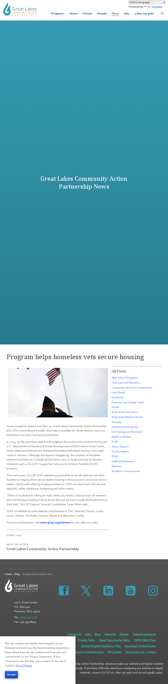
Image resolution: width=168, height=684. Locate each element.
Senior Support (120, 446)
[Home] (21, 585)
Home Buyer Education (125, 412)
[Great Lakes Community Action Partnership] (20, 9)
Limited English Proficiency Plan (101, 646)
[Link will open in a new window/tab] (63, 590)
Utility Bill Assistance (123, 461)
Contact (87, 13)
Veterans (116, 466)
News (115, 13)
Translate (156, 6)
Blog (97, 634)
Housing (116, 421)
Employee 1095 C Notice (141, 652)
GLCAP (115, 407)
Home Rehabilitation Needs (127, 417)
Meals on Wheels (121, 436)
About (73, 13)
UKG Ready (114, 652)
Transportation (120, 451)
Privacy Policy (86, 640)
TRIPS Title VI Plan (145, 640)
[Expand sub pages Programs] (65, 13)
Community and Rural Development (132, 387)
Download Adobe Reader (140, 646)
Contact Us (74, 634)
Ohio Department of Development (82, 652)
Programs (57, 13)
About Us (110, 634)
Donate (102, 13)
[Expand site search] (162, 13)
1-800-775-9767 (144, 13)
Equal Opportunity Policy (114, 640)
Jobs (126, 13)
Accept (11, 674)
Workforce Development (126, 471)
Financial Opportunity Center (128, 402)
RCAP (115, 441)
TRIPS (115, 456)
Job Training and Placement (127, 431)
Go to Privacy (24, 665)
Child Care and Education (126, 382)
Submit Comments (144, 634)
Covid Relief (118, 392)
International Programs (125, 426)
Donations (117, 397)
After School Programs (124, 377)
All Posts (119, 371)
